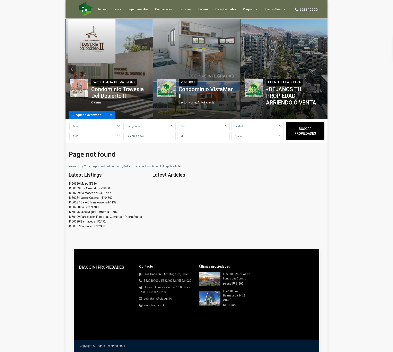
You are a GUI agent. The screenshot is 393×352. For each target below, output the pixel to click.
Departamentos (138, 9)
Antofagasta (206, 102)
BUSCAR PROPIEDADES (305, 131)
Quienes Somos (274, 9)
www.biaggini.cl (154, 305)
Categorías (133, 126)
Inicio (102, 9)
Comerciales (164, 9)
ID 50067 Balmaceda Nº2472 (87, 226)
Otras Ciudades (225, 9)
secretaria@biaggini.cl (158, 298)
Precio (238, 136)
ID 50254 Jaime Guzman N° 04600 (91, 197)
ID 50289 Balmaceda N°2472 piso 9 (91, 193)
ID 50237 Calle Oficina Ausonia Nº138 (92, 202)
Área (75, 135)
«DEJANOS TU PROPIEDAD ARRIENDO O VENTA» (292, 96)
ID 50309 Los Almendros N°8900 (89, 188)
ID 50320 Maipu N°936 (83, 183)
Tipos (76, 126)
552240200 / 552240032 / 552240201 (168, 280)
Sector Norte (187, 102)
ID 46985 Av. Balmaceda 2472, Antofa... (234, 295)
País (183, 126)
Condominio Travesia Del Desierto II (117, 92)
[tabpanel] (109, 69)
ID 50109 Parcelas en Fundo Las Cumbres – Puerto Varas (105, 216)
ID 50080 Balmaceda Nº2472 (87, 221)
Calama (203, 9)
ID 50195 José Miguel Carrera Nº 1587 (93, 211)
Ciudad (239, 126)
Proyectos (250, 9)
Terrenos (185, 9)
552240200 (308, 9)
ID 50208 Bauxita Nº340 (84, 207)
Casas (117, 9)
